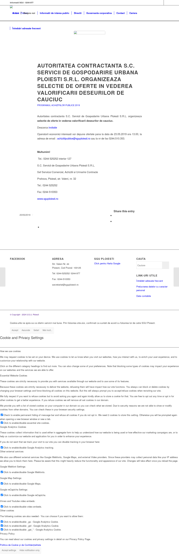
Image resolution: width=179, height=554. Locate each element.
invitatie (53, 127)
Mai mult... (47, 330)
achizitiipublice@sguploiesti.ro (73, 138)
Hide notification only (30, 550)
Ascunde (26, 330)
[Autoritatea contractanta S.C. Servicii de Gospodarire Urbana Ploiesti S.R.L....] (176, 277)
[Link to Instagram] (166, 2)
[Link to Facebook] (161, 2)
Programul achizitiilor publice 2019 (58, 105)
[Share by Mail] (42, 227)
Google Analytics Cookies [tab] (13, 426)
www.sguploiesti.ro (47, 198)
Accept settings (9, 550)
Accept (15, 330)
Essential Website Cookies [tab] (13, 375)
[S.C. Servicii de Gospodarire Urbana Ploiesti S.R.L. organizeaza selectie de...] (2, 277)
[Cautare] (46, 28)
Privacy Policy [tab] (7, 533)
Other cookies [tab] (7, 510)
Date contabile (143, 296)
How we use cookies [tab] (10, 351)
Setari (36, 330)
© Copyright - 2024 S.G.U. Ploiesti (24, 314)
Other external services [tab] (12, 451)
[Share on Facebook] (115, 215)
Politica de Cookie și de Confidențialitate (20, 545)
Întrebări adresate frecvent (149, 280)
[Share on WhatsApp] (115, 221)
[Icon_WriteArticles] (89, 46)
